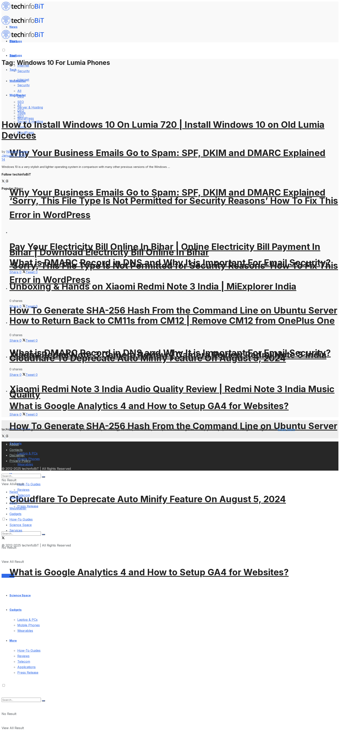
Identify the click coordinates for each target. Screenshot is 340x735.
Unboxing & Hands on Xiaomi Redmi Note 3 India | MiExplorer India (152, 286)
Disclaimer (17, 455)
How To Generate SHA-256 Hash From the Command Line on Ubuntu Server (173, 310)
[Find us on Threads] (7, 181)
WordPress (25, 118)
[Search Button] (43, 700)
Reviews (23, 490)
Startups (15, 55)
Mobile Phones (28, 625)
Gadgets (15, 609)
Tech (13, 69)
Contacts (16, 450)
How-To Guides (29, 484)
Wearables (25, 631)
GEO (20, 110)
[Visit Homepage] (25, 9)
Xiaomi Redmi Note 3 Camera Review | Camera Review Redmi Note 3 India (167, 354)
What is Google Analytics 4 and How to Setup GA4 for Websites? (149, 405)
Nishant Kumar (17, 152)
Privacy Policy (20, 461)
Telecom (23, 661)
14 (3, 159)
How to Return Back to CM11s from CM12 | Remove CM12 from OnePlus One (172, 320)
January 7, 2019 (14, 155)
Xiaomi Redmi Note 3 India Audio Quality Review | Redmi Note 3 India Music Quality (171, 392)
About (14, 444)
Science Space (20, 595)
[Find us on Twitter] (4, 181)
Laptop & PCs (27, 620)
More (13, 640)
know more (286, 429)
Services (8, 576)
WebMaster (18, 508)
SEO (20, 116)
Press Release (27, 506)
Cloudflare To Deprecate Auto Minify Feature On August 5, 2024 (147, 499)
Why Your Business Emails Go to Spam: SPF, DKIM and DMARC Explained (167, 152)
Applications (26, 667)
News (13, 492)
